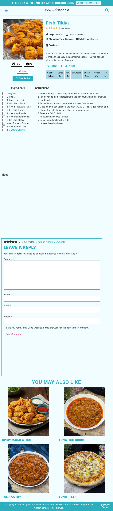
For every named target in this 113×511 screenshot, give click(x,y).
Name (7, 294)
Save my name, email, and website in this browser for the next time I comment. (47, 328)
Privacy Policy (105, 506)
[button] (6, 10)
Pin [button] (31, 64)
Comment (10, 259)
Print (17, 64)
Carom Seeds (18, 130)
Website (8, 316)
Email (7, 305)
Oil (15, 96)
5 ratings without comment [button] (50, 241)
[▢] (4, 93)
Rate (23, 71)
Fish (15, 93)
